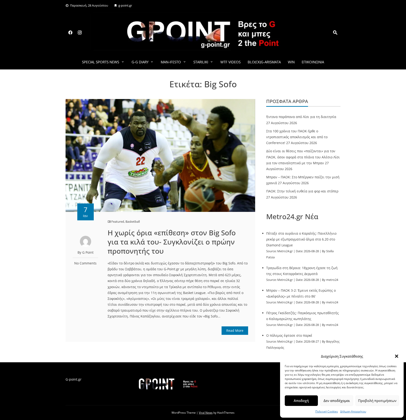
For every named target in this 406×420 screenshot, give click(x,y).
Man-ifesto (171, 62)
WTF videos (230, 62)
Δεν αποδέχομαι (337, 400)
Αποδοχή (301, 400)
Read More (234, 330)
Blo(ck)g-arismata (264, 62)
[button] (396, 356)
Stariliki (200, 62)
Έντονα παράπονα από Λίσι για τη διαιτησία (301, 117)
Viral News (206, 413)
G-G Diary (140, 62)
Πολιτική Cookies (326, 411)
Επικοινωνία (313, 62)
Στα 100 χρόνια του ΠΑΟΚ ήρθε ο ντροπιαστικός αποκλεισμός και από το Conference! (297, 137)
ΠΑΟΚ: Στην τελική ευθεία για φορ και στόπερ (302, 191)
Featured (117, 221)
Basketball (132, 221)
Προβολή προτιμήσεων (377, 400)
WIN (291, 62)
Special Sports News (100, 62)
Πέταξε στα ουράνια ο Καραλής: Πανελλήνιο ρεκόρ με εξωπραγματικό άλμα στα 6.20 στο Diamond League (301, 239)
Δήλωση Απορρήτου (353, 411)
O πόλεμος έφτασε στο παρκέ (289, 335)
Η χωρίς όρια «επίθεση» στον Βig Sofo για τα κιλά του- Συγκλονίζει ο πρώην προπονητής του (172, 242)
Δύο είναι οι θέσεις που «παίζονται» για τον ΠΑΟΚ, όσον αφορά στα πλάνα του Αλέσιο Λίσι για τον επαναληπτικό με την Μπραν (303, 157)
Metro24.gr (285, 251)
